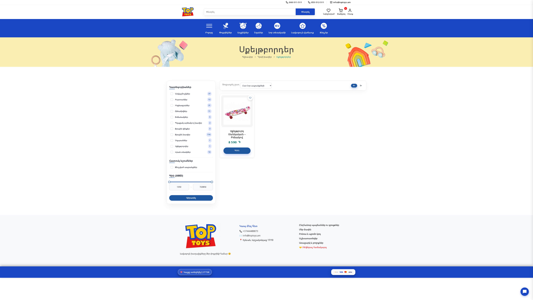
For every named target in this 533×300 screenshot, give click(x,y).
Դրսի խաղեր (264, 56)
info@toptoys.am (251, 235)
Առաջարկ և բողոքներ (311, 242)
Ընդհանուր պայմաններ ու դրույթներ (319, 225)
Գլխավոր (247, 56)
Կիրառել (191, 198)
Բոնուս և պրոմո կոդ (310, 233)
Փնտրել (305, 11)
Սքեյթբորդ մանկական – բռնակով (237, 134)
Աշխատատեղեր (308, 238)
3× (361, 86)
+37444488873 (250, 231)
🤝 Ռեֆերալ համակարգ (313, 247)
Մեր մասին (305, 229)
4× (354, 86)
